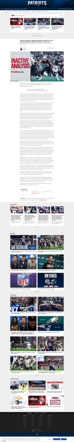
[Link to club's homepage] (2, 9)
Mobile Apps (49, 422)
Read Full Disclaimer (43, 199)
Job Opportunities (49, 425)
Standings (33, 425)
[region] (37, 439)
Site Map (25, 426)
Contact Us (49, 426)
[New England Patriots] (37, 434)
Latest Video (24, 418)
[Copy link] (53, 48)
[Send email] (51, 48)
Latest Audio (24, 419)
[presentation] (63, 33)
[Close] (73, 439)
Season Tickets (41, 419)
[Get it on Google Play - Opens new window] (40, 431)
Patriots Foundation (25, 422)
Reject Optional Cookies (57, 439)
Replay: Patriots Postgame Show (19, 15)
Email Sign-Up (49, 419)
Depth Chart (32, 418)
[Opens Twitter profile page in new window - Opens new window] (23, 49)
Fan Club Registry (49, 418)
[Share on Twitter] (49, 48)
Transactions (32, 422)
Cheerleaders (24, 425)
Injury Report (32, 419)
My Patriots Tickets (41, 418)
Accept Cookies (64, 439)
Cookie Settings (50, 439)
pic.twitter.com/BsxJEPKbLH (39, 89)
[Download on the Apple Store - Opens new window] (34, 431)
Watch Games (40, 425)
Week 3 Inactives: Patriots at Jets (25, 191)
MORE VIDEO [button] (37, 375)
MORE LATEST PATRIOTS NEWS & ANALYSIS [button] (37, 35)
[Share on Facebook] (47, 48)
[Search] (58, 8)
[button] (34, 33)
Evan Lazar (24, 47)
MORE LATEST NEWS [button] (37, 291)
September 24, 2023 (44, 90)
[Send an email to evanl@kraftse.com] (25, 49)
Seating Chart (40, 422)
